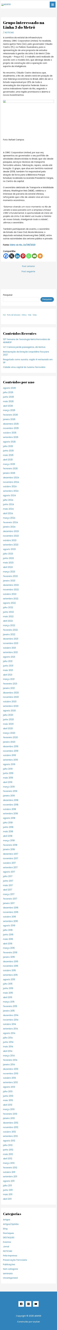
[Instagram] (28, 1304)
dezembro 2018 (10, 800)
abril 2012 (7, 1158)
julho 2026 (8, 392)
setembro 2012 (10, 1136)
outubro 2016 (9, 916)
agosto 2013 (9, 1087)
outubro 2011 (9, 1172)
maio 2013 (8, 1100)
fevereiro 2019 (10, 791)
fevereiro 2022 (10, 630)
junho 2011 (8, 1190)
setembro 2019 (10, 760)
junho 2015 (8, 988)
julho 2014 (8, 1037)
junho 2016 (8, 934)
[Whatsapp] (28, 256)
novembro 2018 (10, 804)
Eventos (7, 1242)
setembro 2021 (10, 652)
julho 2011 (7, 1185)
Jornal (6, 1246)
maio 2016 (8, 939)
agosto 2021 (9, 657)
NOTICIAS (9, 32)
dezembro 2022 (11, 585)
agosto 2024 (9, 495)
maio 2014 (8, 1046)
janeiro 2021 (9, 688)
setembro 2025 (10, 437)
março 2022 (9, 625)
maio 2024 (8, 509)
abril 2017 (7, 889)
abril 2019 (7, 782)
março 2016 (9, 948)
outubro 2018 (9, 809)
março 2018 (9, 840)
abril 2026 (8, 406)
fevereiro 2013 (10, 1114)
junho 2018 (8, 827)
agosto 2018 (9, 818)
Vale (29, 315)
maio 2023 (8, 562)
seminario (8, 1273)
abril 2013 (7, 1105)
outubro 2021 (9, 648)
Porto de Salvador (13, 315)
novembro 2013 (10, 1073)
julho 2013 (7, 1091)
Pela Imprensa (10, 1255)
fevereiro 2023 (10, 576)
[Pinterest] (23, 256)
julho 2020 (8, 715)
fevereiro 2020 (10, 737)
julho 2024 (8, 500)
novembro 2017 (10, 858)
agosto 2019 (9, 764)
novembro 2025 (11, 428)
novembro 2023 (11, 536)
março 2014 (9, 1055)
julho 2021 (7, 661)
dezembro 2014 (10, 1015)
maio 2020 (8, 724)
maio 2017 (8, 885)
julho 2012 (7, 1145)
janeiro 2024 (9, 526)
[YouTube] (36, 1304)
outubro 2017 (9, 863)
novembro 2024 (11, 482)
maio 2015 (8, 993)
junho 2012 (8, 1149)
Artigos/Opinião (11, 1224)
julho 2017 (7, 876)
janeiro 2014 (9, 1064)
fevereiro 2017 (10, 898)
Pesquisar (8, 295)
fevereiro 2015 (10, 1006)
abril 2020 (8, 728)
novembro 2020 (11, 697)
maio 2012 (8, 1154)
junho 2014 (8, 1042)
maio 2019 (8, 777)
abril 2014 (7, 1051)
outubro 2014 (9, 1024)
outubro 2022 (9, 594)
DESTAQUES (8, 1237)
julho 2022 (8, 607)
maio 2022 (8, 616)
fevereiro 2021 (10, 683)
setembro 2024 (11, 491)
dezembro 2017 (10, 854)
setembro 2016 (10, 921)
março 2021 (8, 679)
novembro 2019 (10, 751)
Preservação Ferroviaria (15, 1260)
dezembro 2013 (10, 1069)
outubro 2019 (9, 755)
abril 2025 (8, 459)
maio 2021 (8, 670)
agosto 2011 (8, 1181)
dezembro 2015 (10, 961)
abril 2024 (8, 513)
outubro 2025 (9, 432)
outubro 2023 (9, 540)
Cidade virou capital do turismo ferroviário (24, 367)
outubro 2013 (9, 1078)
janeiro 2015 (9, 1010)
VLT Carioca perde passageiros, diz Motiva (24, 347)
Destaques (8, 1233)
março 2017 (8, 894)
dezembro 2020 (11, 692)
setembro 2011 (10, 1176)
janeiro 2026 (9, 419)
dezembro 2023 (11, 531)
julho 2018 (8, 822)
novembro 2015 (10, 966)
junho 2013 (8, 1096)
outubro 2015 (9, 970)
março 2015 (8, 1001)
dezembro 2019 (10, 746)
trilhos (24, 315)
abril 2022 (8, 621)
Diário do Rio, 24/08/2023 (22, 245)
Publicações (9, 1264)
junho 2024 (8, 504)
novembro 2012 (10, 1127)
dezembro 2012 (10, 1122)
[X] (11, 256)
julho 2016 (8, 930)
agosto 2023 (9, 549)
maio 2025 (8, 455)
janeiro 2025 (9, 473)
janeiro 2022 (9, 634)
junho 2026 (8, 397)
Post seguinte (28, 272)
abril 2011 (7, 1199)
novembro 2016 (10, 912)
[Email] (34, 256)
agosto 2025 (9, 441)
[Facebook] (5, 256)
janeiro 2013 (9, 1118)
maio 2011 (7, 1194)
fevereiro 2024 (10, 522)
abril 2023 (8, 567)
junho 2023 (8, 558)
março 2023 (9, 571)
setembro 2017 (10, 867)
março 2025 (9, 464)
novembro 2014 (10, 1019)
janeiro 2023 (9, 580)
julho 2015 (7, 983)
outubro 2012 (9, 1131)
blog (5, 1228)
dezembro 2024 (11, 477)
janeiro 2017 (9, 903)
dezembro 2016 (10, 907)
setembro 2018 (10, 813)
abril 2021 (7, 674)
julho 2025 (8, 446)
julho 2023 (8, 553)
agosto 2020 (9, 710)
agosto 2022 (9, 603)
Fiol (4, 315)
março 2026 (9, 410)
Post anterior (28, 266)
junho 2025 (8, 450)
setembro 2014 (10, 1028)
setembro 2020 (10, 706)
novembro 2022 (11, 589)
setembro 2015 (10, 975)
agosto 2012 (9, 1140)
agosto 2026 (9, 388)
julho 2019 (8, 769)
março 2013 (8, 1109)
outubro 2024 (10, 486)
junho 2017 (8, 881)
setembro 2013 (10, 1082)
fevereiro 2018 (10, 845)
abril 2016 (7, 943)
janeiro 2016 (9, 957)
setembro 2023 (10, 544)
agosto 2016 (9, 925)
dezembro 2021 (10, 638)
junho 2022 (8, 612)
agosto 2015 (9, 979)
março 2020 (9, 733)
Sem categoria (10, 1269)
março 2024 (9, 518)
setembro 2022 (10, 598)
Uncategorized (10, 1278)
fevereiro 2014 (10, 1060)
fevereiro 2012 (10, 1167)
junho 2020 (8, 719)
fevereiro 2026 (10, 414)
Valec (35, 315)
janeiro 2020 (9, 742)
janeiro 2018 (9, 849)
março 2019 (9, 786)
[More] (40, 256)
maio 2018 (8, 831)
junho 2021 (8, 665)
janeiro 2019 (9, 795)
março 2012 (8, 1163)
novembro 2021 (10, 643)
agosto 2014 (9, 1033)
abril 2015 (7, 997)
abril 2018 (7, 836)
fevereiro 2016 (10, 952)
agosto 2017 (9, 872)
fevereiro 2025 (10, 468)
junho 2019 (8, 773)
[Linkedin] (17, 256)
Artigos (6, 1219)
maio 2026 (8, 401)
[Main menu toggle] (53, 5)
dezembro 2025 (11, 424)
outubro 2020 (10, 701)
